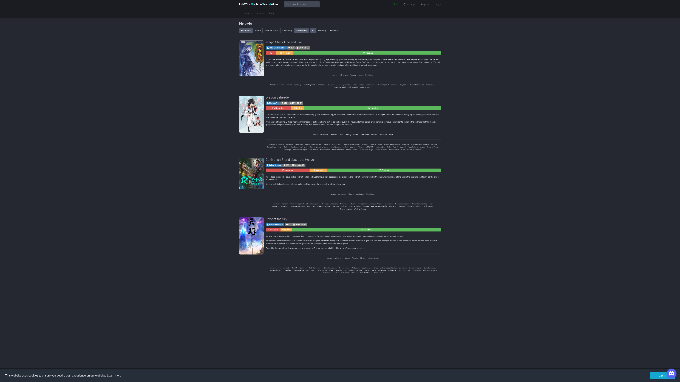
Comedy (333, 135)
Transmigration (346, 209)
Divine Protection (415, 268)
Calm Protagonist (297, 204)
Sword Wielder (381, 150)
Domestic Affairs (375, 204)
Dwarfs (373, 144)
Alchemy (289, 144)
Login (438, 4)
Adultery (276, 204)
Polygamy (403, 85)
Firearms (405, 144)
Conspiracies (344, 268)
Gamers (434, 144)
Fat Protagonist (309, 85)
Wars (403, 150)
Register (425, 4)
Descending (301, 30)
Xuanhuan (369, 75)
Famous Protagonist (392, 144)
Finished (334, 30)
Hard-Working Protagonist (422, 204)
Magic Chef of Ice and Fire (284, 42)
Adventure (344, 75)
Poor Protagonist (399, 147)
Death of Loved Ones (351, 144)
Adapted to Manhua (277, 85)
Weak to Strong (366, 87)
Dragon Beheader (278, 97)
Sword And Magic (366, 150)
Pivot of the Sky (276, 219)
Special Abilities (351, 150)
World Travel (378, 273)
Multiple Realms (355, 206)
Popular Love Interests (416, 147)
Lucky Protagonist (355, 270)
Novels (248, 13)
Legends (338, 270)
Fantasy (353, 75)
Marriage (336, 206)
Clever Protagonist (313, 204)
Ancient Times (275, 268)
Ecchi (341, 135)
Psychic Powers (433, 147)
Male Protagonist (382, 85)
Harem (360, 75)
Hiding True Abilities (325, 270)
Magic (355, 85)
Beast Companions (299, 268)
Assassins (299, 144)
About (260, 13)
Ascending (287, 30)
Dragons (365, 144)
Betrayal (327, 144)
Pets (389, 147)
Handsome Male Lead (325, 85)
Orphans (394, 85)
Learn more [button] (114, 375)
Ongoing (322, 30)
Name (258, 30)
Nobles (366, 206)
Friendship (288, 270)
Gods (313, 270)
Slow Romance (338, 150)
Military (361, 147)
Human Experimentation (319, 147)
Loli (345, 270)
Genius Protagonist (274, 147)
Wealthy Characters (414, 150)
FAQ (271, 13)
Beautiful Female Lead (313, 144)
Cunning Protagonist (359, 204)
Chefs (289, 85)
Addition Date (270, 30)
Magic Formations (366, 85)
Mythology (407, 270)
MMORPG (369, 147)
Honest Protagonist (297, 206)
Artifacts (286, 268)
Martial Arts (365, 135)
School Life (383, 135)
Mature (374, 135)
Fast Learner (388, 204)
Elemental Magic (275, 270)
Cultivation (344, 204)
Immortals (311, 206)
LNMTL (258, 4)
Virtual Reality (394, 150)
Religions (417, 270)
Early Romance (430, 268)
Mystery (363, 258)
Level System (336, 147)
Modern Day (380, 147)
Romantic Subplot (417, 85)
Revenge (287, 150)
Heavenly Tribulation (280, 206)
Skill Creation (431, 85)
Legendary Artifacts (343, 85)
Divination (403, 268)
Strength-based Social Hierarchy (346, 87)
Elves (380, 144)
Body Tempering (315, 268)
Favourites (246, 30)
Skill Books (313, 150)
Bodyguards (336, 144)
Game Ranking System (420, 144)
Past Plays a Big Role (379, 206)
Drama (347, 258)
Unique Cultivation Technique (346, 273)
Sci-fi (391, 135)
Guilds (286, 147)
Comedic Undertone (330, 204)
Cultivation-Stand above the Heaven (291, 159)
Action (335, 75)
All (313, 30)
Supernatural (373, 258)
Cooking (297, 85)
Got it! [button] (662, 375)
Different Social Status (388, 268)
